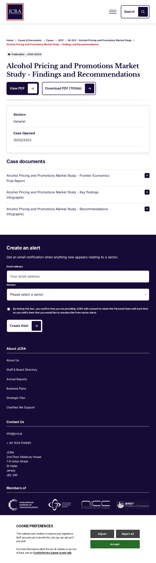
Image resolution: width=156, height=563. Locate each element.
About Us (12, 360)
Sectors (11, 284)
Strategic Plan (15, 397)
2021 (61, 40)
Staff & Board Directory (21, 369)
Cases (50, 40)
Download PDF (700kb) (63, 88)
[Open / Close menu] (113, 12)
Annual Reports (16, 379)
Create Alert (19, 326)
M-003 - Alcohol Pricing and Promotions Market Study (100, 40)
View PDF (17, 88)
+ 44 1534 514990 (18, 443)
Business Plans (16, 388)
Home (9, 40)
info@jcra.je (14, 433)
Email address (14, 266)
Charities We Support (20, 407)
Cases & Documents (30, 40)
